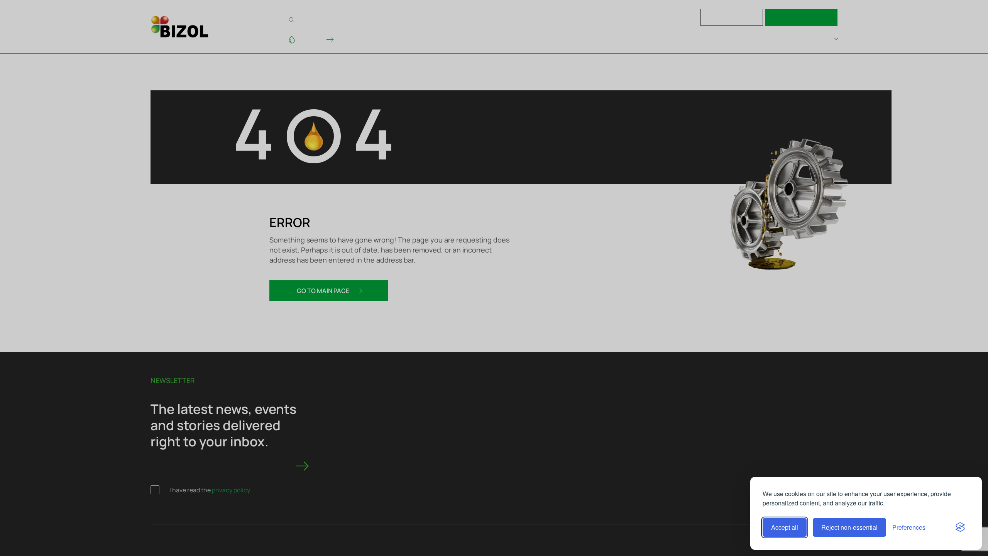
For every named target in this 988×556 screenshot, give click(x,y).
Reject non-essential (849, 527)
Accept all (784, 527)
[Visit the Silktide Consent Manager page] (960, 527)
